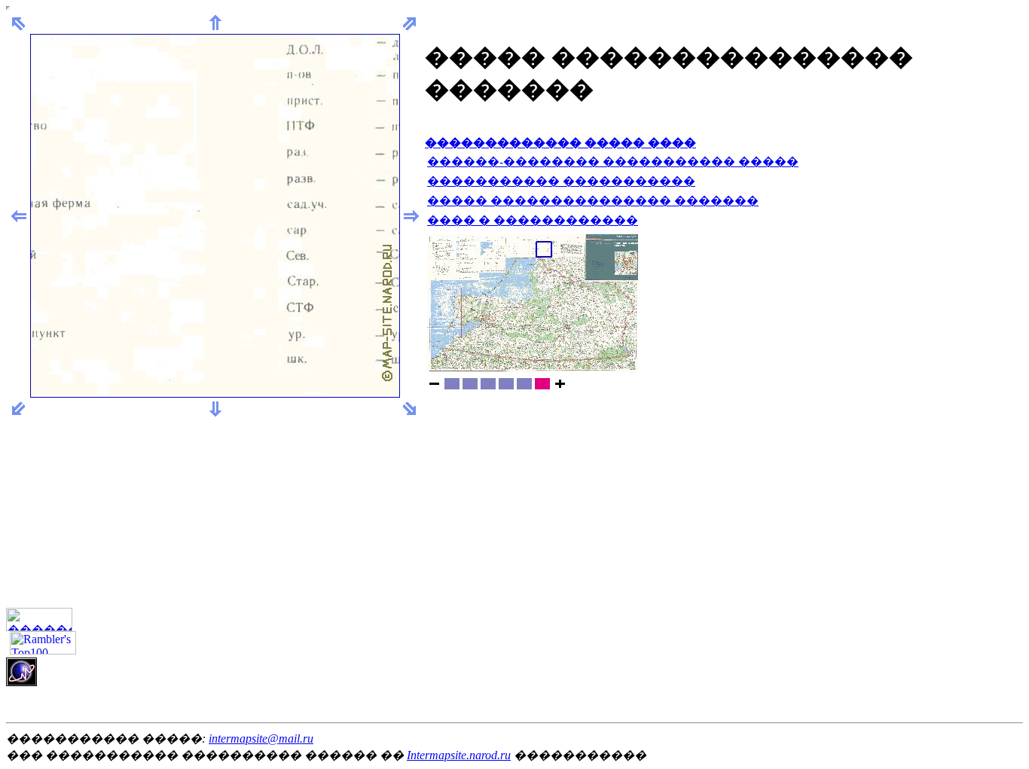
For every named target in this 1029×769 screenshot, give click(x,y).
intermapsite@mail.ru (261, 738)
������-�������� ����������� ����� (612, 161)
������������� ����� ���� (560, 142)
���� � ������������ (532, 220)
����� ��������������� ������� (593, 200)
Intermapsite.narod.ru (459, 755)
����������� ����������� (561, 181)
